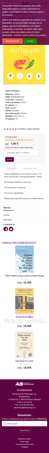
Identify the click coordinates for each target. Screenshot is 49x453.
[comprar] (16, 250)
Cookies (24, 447)
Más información (12, 41)
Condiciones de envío (24, 444)
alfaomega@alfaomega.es (24, 408)
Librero (16, 94)
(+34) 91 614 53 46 (24, 402)
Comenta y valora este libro (29, 129)
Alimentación (8, 210)
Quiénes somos (24, 439)
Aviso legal (24, 442)
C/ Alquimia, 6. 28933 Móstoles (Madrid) (24, 399)
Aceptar (30, 41)
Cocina (6, 215)
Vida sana (7, 220)
